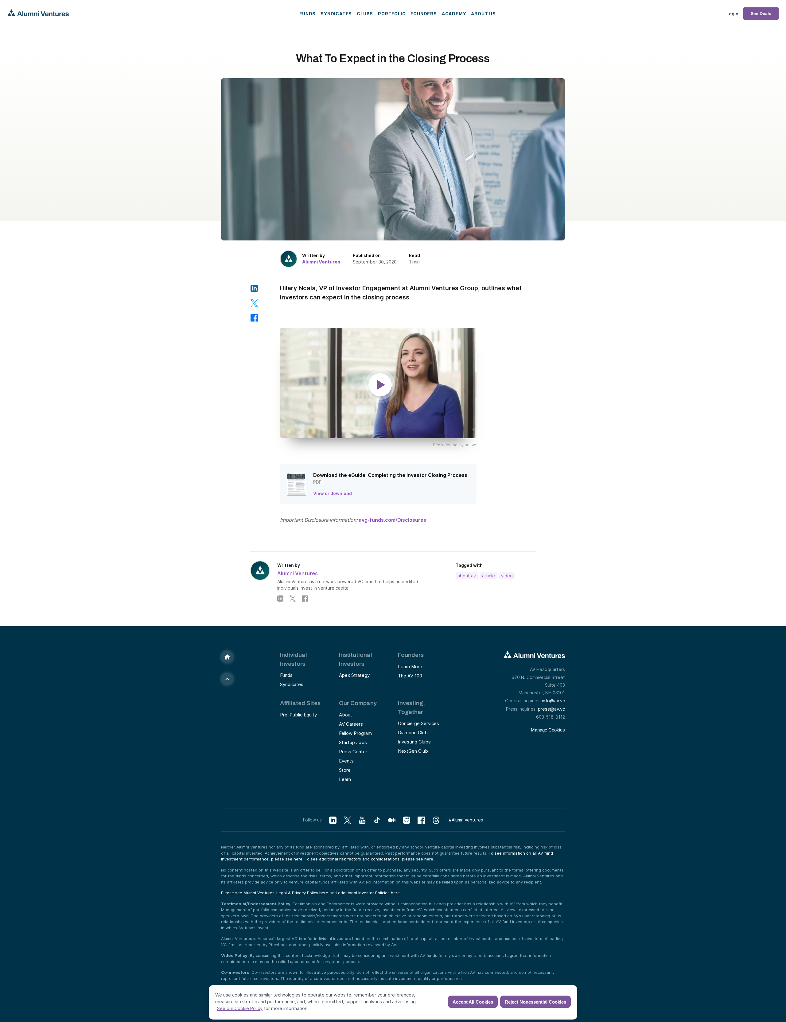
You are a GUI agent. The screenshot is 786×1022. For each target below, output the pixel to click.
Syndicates (336, 13)
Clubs (365, 13)
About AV (466, 575)
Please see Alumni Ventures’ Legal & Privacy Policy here (274, 892)
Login (732, 13)
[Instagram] (406, 820)
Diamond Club (413, 732)
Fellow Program (355, 733)
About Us (483, 13)
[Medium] (391, 820)
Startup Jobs (353, 742)
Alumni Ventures (321, 262)
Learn (345, 779)
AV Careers (351, 724)
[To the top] (227, 679)
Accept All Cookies (473, 1001)
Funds (307, 13)
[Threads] (436, 820)
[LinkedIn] (280, 598)
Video (507, 575)
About (345, 715)
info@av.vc (553, 701)
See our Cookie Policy (240, 1008)
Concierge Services (418, 723)
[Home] (227, 657)
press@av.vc (551, 709)
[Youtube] (362, 820)
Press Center (353, 752)
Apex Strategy (354, 675)
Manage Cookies (548, 729)
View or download (332, 493)
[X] (347, 820)
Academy (454, 13)
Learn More (410, 666)
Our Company (358, 703)
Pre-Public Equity (298, 715)
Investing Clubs (414, 742)
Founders (424, 13)
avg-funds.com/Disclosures (392, 520)
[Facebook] (305, 598)
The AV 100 (410, 676)
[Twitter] (293, 598)
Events (346, 761)
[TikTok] (377, 820)
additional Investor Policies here (369, 892)
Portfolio (392, 13)
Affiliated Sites (300, 703)
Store (345, 770)
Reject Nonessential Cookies (535, 1001)
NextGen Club (413, 751)
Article (488, 575)
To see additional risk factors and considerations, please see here (369, 858)
